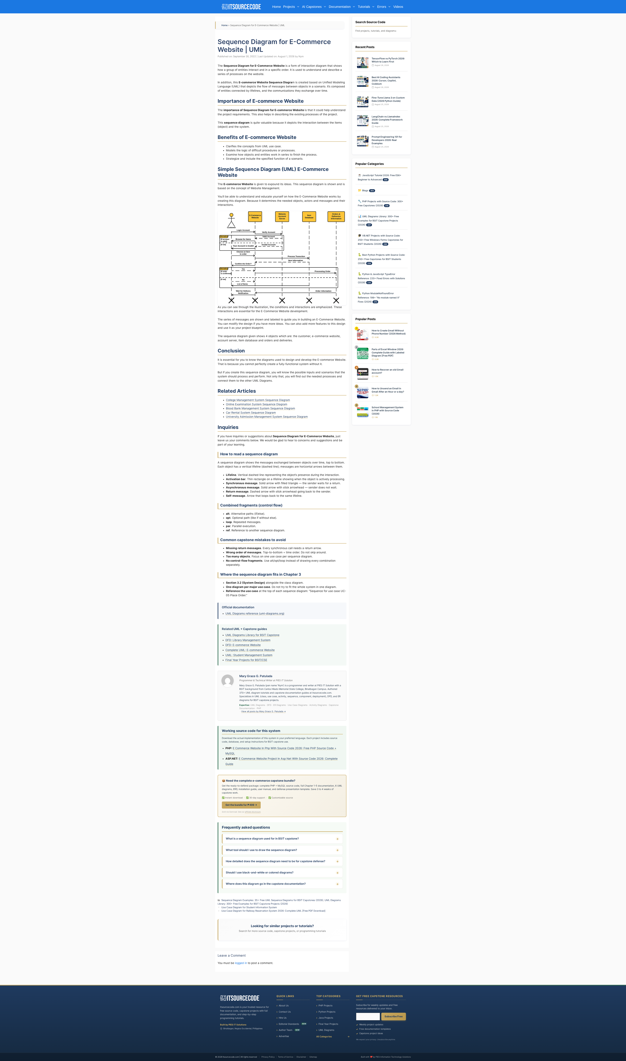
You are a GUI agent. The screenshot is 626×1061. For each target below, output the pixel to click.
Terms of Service (285, 1057)
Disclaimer (301, 1057)
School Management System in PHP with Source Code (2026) (387, 410)
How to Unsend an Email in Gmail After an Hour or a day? (388, 390)
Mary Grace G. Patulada (255, 676)
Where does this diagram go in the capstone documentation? (266, 883)
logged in (241, 963)
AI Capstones (312, 6)
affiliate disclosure (253, 812)
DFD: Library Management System (247, 640)
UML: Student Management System (248, 655)
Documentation (340, 6)
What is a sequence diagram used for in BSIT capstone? (262, 838)
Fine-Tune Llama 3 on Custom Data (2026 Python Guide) (388, 99)
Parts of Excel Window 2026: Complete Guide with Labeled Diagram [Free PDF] (388, 352)
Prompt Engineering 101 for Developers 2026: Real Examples (387, 139)
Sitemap (313, 1057)
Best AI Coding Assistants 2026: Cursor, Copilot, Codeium (386, 80)
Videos (398, 6)
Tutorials (364, 6)
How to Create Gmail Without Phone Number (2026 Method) (389, 332)
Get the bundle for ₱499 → (241, 804)
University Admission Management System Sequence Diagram (267, 416)
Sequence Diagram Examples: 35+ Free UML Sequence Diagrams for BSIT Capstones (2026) (272, 900)
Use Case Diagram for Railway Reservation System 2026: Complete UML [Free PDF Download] (273, 910)
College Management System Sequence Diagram (258, 400)
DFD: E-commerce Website (243, 645)
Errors (381, 6)
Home (276, 6)
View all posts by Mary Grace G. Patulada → (263, 711)
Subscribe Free (394, 1016)
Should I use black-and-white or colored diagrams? (259, 872)
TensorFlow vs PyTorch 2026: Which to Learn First (388, 60)
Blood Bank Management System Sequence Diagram (260, 408)
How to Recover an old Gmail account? (387, 371)
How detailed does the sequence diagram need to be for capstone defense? (275, 861)
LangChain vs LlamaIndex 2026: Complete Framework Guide (387, 119)
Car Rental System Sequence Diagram (251, 412)
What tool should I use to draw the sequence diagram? (261, 850)
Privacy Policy (268, 1057)
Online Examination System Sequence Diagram (256, 404)
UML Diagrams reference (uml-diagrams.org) (254, 613)
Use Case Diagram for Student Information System (249, 907)
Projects (289, 6)
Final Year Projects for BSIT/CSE (246, 660)
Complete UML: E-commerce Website (250, 650)
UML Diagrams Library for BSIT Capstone (252, 635)
